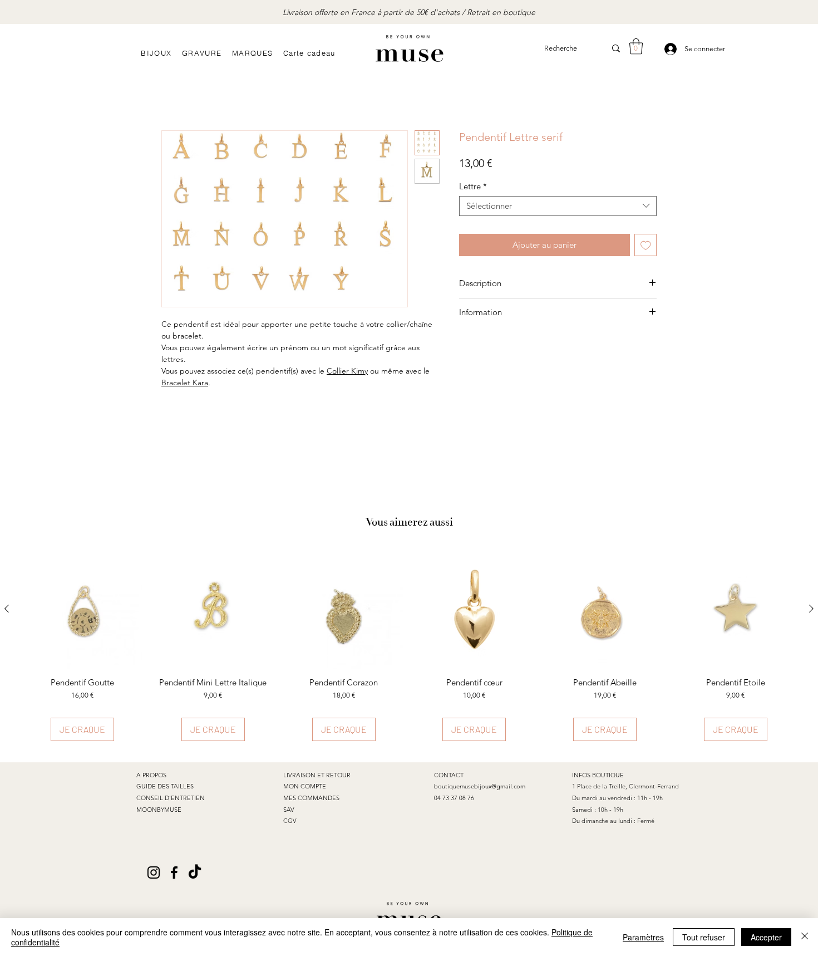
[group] (409, 645)
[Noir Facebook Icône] (174, 872)
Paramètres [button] (643, 937)
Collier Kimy (347, 371)
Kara (200, 383)
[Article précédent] (6, 608)
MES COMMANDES (311, 798)
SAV (288, 809)
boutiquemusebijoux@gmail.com (479, 786)
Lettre (473, 187)
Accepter (766, 937)
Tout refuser (703, 937)
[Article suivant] (811, 608)
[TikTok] (194, 872)
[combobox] (558, 206)
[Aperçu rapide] (82, 609)
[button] (636, 46)
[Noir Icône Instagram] (153, 872)
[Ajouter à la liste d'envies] (645, 245)
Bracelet (177, 383)
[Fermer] (804, 937)
